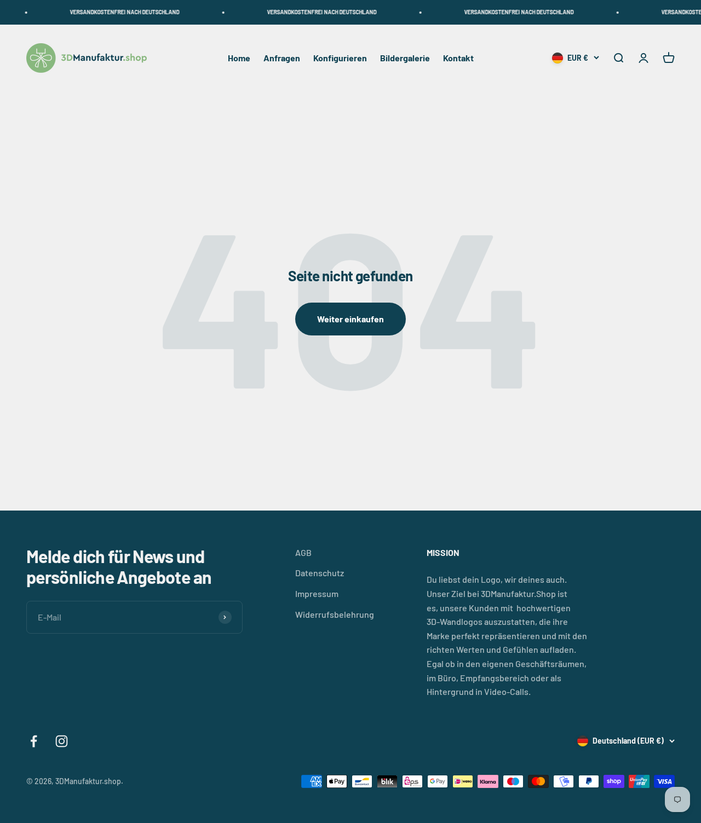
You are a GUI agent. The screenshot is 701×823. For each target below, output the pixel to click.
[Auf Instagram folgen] (61, 741)
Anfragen (281, 58)
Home (239, 58)
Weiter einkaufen (350, 319)
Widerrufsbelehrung (334, 614)
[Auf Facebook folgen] (33, 741)
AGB (303, 552)
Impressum (316, 593)
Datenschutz (319, 572)
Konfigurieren (340, 58)
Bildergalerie (405, 58)
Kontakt (458, 58)
